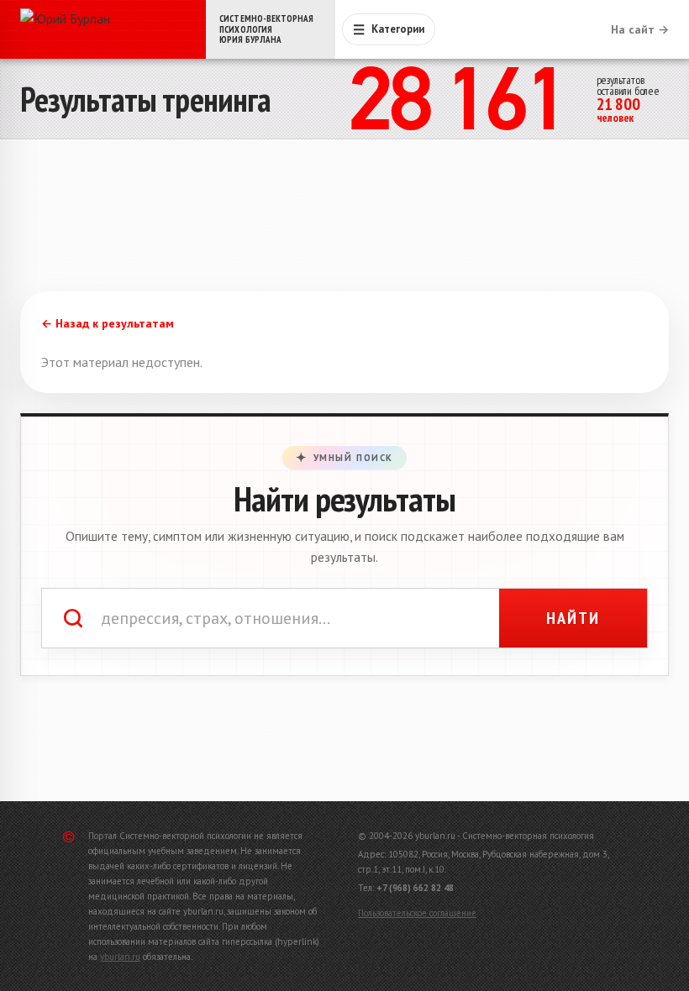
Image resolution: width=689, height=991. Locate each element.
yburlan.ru (120, 956)
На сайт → (640, 29)
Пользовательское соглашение (417, 913)
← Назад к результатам (107, 323)
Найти (573, 618)
